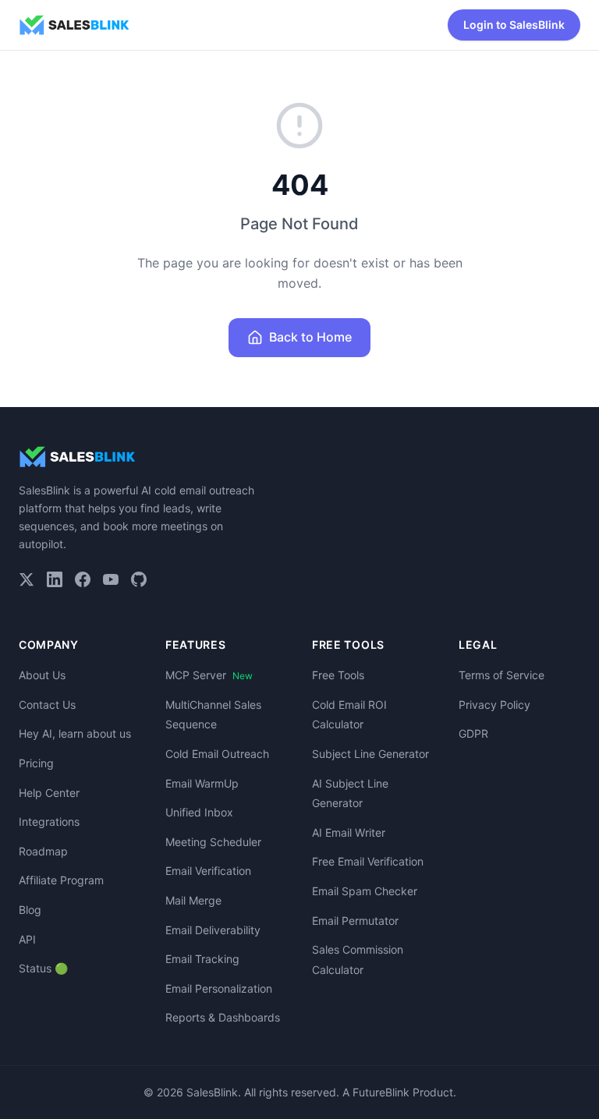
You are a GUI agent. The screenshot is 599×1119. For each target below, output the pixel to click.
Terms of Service (501, 675)
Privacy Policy (494, 704)
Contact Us (47, 704)
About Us (42, 675)
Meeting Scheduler (213, 841)
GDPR (473, 733)
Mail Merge (193, 900)
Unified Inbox (199, 812)
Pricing (36, 763)
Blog (30, 909)
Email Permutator (355, 920)
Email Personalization (218, 988)
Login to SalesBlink (514, 24)
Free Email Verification (368, 861)
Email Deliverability (213, 930)
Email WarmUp (202, 783)
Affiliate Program (61, 880)
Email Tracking (202, 958)
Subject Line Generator (370, 753)
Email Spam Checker (364, 891)
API (27, 939)
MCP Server (209, 675)
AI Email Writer (348, 832)
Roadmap (43, 851)
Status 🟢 (43, 968)
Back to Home (310, 337)
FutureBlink (381, 1092)
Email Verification (208, 870)
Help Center (49, 792)
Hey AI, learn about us (75, 733)
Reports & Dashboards (222, 1017)
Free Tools (338, 675)
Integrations (49, 821)
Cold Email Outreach (217, 753)
